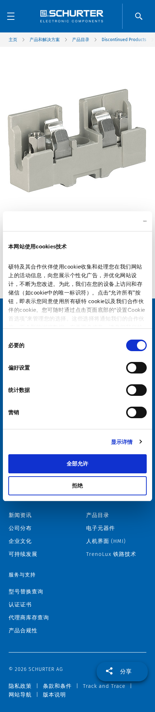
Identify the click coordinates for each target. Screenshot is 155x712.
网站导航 (20, 694)
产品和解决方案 (45, 39)
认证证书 (20, 604)
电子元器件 (100, 528)
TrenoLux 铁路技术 (111, 554)
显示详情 (122, 442)
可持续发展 (23, 554)
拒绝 (77, 485)
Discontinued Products (124, 39)
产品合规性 (23, 630)
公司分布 (20, 528)
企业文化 (20, 541)
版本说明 (54, 694)
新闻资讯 (20, 515)
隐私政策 (20, 686)
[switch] (136, 367)
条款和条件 (57, 686)
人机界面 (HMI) (106, 541)
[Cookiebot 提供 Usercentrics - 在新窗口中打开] (115, 221)
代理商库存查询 (29, 617)
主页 (13, 39)
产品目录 (80, 39)
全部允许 (77, 463)
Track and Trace (104, 686)
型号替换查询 (26, 591)
